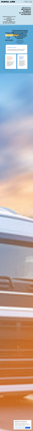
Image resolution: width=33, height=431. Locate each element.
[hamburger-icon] (32, 4)
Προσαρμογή (17, 427)
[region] (22, 424)
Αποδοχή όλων (28, 427)
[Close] (30, 420)
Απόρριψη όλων (22, 427)
